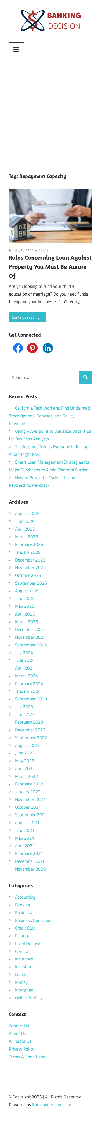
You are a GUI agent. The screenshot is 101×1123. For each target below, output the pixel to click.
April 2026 (25, 529)
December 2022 (30, 729)
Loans (43, 250)
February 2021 (29, 853)
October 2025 (28, 575)
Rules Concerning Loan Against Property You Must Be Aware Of (50, 266)
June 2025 (25, 598)
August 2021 (27, 822)
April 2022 (25, 768)
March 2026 (26, 536)
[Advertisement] (50, 110)
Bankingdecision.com (51, 1104)
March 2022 (26, 776)
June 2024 (25, 660)
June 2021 (25, 830)
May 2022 (24, 760)
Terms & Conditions (27, 1056)
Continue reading (26, 317)
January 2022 (28, 791)
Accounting (25, 897)
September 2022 (31, 737)
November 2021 (30, 799)
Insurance (24, 958)
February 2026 (29, 544)
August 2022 (27, 745)
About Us (17, 1033)
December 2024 (30, 629)
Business (23, 912)
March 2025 (26, 621)
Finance (22, 935)
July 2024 (24, 652)
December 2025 (30, 560)
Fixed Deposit (28, 943)
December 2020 (30, 861)
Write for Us (20, 1041)
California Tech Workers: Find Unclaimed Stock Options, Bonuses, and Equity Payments (49, 416)
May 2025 (24, 606)
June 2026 (25, 521)
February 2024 (29, 683)
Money (21, 982)
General (22, 951)
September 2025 (31, 583)
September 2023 (31, 699)
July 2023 (24, 706)
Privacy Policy (21, 1049)
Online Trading (28, 997)
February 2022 (29, 783)
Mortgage (24, 989)
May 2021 (24, 838)
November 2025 (30, 567)
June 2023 (25, 714)
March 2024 (26, 675)
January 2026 (28, 552)
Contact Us (19, 1025)
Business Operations (34, 920)
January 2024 (28, 691)
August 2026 (27, 513)
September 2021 (31, 814)
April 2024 (25, 668)
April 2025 (25, 614)
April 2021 (25, 845)
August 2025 (27, 590)
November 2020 (30, 869)
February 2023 (29, 722)
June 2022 (25, 753)
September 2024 (31, 644)
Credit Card (25, 928)
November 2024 (30, 637)
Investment (25, 966)
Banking (22, 904)
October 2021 (28, 807)
